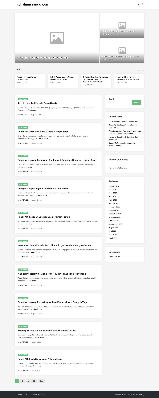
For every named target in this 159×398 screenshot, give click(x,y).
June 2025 (113, 235)
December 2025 (115, 214)
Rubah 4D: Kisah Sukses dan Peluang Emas (40, 359)
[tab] (17, 69)
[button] (89, 15)
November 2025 (115, 217)
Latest (17, 69)
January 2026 (114, 210)
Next (41, 381)
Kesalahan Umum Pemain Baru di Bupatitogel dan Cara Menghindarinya (54, 245)
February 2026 (114, 207)
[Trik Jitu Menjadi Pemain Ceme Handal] (57, 38)
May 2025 (112, 238)
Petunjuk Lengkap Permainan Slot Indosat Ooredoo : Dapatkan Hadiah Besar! (95, 79)
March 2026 (113, 203)
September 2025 (115, 224)
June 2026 (113, 193)
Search (111, 99)
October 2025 (114, 221)
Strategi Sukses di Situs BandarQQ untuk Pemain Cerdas (47, 330)
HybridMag (140, 394)
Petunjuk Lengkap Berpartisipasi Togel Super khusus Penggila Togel (53, 302)
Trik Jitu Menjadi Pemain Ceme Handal (37, 103)
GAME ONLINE (23, 99)
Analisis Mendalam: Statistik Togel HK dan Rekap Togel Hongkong (52, 273)
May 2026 (112, 196)
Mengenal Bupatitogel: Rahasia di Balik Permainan (43, 188)
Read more (32, 110)
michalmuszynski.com (32, 4)
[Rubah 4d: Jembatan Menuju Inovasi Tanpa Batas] (122, 50)
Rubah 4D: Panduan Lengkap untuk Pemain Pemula (44, 216)
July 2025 (112, 231)
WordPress (128, 394)
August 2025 (114, 228)
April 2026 (113, 200)
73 (34, 381)
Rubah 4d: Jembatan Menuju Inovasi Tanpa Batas (43, 131)
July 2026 (112, 190)
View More (140, 70)
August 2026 (114, 186)
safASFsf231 (24, 115)
